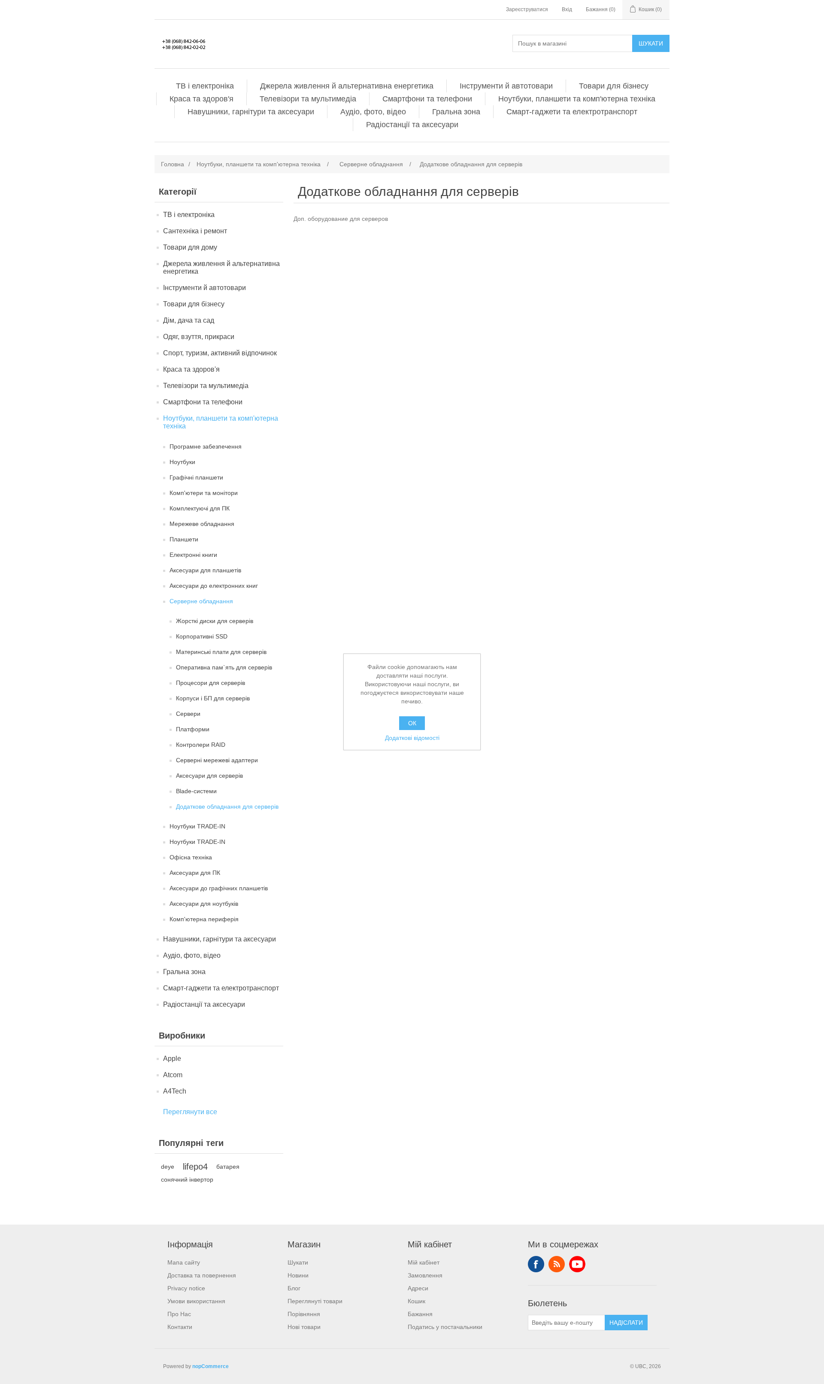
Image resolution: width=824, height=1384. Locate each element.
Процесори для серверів (210, 682)
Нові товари (304, 1326)
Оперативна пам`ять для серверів (224, 667)
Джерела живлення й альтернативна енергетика (346, 86)
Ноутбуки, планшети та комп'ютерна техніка (576, 99)
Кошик (416, 1301)
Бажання (420, 1314)
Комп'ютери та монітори (204, 492)
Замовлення (425, 1275)
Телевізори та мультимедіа (308, 99)
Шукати (651, 43)
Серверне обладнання (201, 601)
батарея (227, 1166)
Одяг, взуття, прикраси (198, 336)
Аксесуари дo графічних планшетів (219, 888)
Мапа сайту (183, 1262)
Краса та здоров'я (201, 99)
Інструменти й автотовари (506, 86)
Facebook (536, 1264)
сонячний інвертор (187, 1179)
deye (167, 1166)
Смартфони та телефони (427, 99)
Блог (294, 1288)
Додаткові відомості (412, 737)
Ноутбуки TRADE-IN (197, 826)
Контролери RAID (200, 744)
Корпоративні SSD (201, 636)
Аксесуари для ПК (195, 872)
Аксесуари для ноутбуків (204, 903)
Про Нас (179, 1314)
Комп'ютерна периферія (204, 919)
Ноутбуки (182, 461)
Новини (298, 1275)
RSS (556, 1264)
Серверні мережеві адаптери (217, 760)
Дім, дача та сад (188, 320)
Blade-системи (196, 791)
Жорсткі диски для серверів (214, 620)
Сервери (188, 713)
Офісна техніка (191, 857)
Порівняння (304, 1314)
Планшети (184, 539)
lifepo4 (195, 1166)
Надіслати (626, 1322)
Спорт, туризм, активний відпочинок (220, 353)
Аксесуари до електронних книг (214, 585)
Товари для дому (190, 247)
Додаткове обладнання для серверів (227, 806)
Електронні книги (193, 554)
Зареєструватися (527, 9)
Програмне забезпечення (206, 446)
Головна (172, 164)
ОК (412, 723)
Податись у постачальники (445, 1326)
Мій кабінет (423, 1262)
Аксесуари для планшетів (205, 570)
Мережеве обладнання (202, 523)
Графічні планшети (196, 477)
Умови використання (196, 1301)
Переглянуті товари (315, 1301)
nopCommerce (210, 1366)
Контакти (179, 1326)
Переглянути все (190, 1111)
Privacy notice (186, 1288)
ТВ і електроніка (205, 86)
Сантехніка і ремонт (195, 231)
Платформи (192, 729)
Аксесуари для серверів (209, 775)
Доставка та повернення (201, 1275)
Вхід (567, 9)
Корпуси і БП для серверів (213, 698)
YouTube (577, 1264)
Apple (172, 1058)
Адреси (418, 1288)
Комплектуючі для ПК (200, 508)
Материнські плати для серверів (221, 651)
